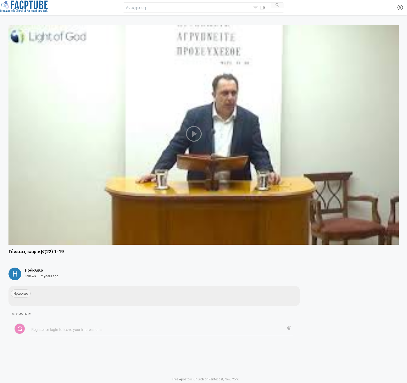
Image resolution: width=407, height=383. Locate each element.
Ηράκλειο (20, 293)
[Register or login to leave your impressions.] (160, 330)
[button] (259, 7)
